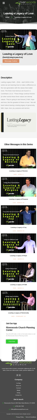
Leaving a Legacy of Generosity (18, 313)
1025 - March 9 (18, 259)
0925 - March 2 (18, 288)
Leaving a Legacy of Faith (18, 284)
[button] (4, 3)
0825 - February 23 (18, 316)
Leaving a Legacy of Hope (18, 255)
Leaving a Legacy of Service (18, 171)
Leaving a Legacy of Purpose (18, 199)
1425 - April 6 (18, 174)
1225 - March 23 (18, 231)
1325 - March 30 (18, 202)
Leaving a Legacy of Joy (19, 227)
